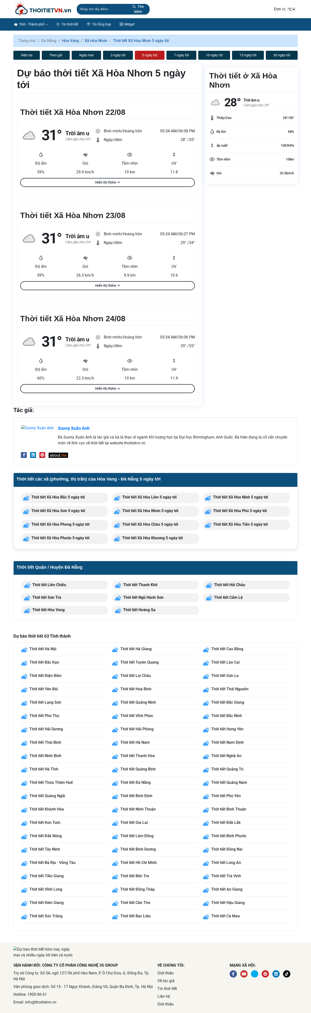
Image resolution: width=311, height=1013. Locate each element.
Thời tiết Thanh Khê (139, 584)
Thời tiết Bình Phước (228, 836)
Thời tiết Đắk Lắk (226, 822)
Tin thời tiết (69, 24)
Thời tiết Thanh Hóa (137, 755)
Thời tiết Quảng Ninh (138, 702)
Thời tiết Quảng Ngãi (47, 796)
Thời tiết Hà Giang (136, 649)
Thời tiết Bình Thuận (228, 809)
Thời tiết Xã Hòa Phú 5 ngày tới (239, 510)
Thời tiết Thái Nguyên (230, 689)
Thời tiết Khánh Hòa (46, 809)
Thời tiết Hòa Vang (48, 610)
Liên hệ (163, 996)
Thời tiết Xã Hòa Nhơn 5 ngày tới (149, 510)
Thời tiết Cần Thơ (135, 902)
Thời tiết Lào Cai (225, 662)
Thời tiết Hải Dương (46, 729)
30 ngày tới (281, 55)
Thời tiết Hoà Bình (135, 689)
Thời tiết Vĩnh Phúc (136, 715)
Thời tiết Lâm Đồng (137, 836)
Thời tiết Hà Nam (135, 742)
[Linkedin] (33, 455)
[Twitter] (254, 974)
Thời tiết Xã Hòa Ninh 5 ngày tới (240, 497)
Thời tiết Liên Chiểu (48, 584)
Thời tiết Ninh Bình (45, 755)
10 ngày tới (214, 55)
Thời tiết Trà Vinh (226, 876)
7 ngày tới (181, 55)
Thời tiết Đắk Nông (45, 836)
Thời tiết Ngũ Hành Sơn (143, 597)
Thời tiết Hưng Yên (227, 729)
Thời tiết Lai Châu (135, 675)
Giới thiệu (165, 973)
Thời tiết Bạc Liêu (135, 916)
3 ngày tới (118, 55)
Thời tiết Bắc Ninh (226, 715)
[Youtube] (244, 974)
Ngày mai (86, 55)
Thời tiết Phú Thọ (44, 715)
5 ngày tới (149, 55)
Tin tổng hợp (101, 24)
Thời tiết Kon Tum (44, 822)
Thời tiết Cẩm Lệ (228, 597)
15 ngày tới (248, 55)
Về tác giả (165, 981)
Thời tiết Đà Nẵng (135, 782)
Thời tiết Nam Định (227, 742)
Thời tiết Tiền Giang (46, 876)
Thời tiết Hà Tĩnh (43, 769)
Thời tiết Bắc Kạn (44, 662)
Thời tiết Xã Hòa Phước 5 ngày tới (59, 538)
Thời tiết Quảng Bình (138, 769)
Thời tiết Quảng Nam (229, 782)
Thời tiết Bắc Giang (227, 702)
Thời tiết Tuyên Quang (139, 662)
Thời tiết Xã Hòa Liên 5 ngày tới (149, 497)
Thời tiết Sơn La (225, 675)
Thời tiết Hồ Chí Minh (138, 862)
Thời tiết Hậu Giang (228, 902)
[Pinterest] (42, 455)
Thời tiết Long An (226, 862)
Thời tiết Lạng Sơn (45, 702)
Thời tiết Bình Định (136, 796)
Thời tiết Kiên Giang (46, 902)
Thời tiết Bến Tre (134, 876)
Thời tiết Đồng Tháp (137, 889)
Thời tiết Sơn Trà (46, 597)
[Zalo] (286, 974)
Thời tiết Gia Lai (134, 822)
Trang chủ (27, 40)
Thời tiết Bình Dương (138, 849)
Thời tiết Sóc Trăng (45, 916)
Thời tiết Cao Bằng (227, 649)
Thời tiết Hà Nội (42, 649)
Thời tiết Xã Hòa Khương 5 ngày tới (152, 538)
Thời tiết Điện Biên (45, 675)
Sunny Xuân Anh (74, 428)
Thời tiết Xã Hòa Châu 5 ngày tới (149, 524)
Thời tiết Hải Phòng (137, 729)
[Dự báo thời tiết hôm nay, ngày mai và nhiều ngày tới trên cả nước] (43, 9)
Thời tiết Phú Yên (226, 796)
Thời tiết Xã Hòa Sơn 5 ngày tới (57, 510)
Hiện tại (26, 55)
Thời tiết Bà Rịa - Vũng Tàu (52, 862)
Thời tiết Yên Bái (43, 689)
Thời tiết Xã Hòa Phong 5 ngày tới (59, 524)
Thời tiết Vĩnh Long (45, 889)
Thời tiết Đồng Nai (226, 849)
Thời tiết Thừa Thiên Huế (51, 782)
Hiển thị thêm (105, 182)
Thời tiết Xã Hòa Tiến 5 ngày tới (240, 524)
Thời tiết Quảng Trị (227, 769)
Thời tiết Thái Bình (45, 742)
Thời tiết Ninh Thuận (138, 809)
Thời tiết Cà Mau (225, 916)
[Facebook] (24, 455)
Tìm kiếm (139, 9)
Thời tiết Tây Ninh (44, 849)
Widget (129, 24)
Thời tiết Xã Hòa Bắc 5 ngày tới (57, 497)
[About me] (58, 455)
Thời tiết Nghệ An (226, 755)
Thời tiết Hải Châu (229, 584)
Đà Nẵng (48, 40)
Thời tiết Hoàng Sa (139, 610)
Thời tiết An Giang (226, 889)
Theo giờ (55, 55)
